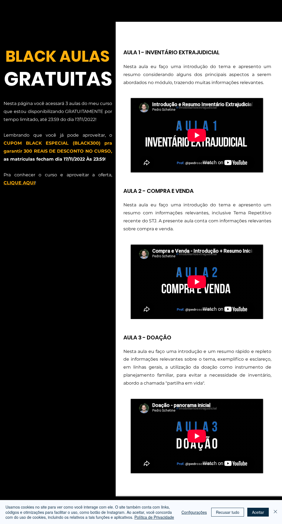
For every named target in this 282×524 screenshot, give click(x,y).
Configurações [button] (194, 512)
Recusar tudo (227, 512)
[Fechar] (275, 512)
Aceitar (258, 512)
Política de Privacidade (154, 517)
